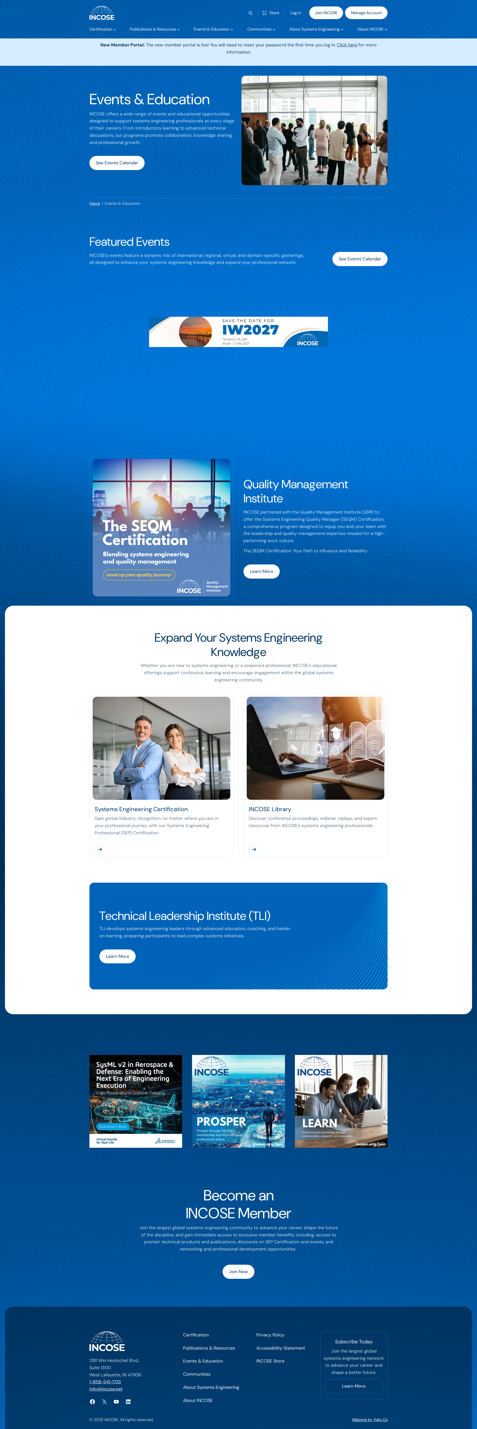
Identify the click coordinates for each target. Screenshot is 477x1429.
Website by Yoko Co (370, 1419)
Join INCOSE (326, 12)
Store (274, 12)
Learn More (261, 571)
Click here (347, 45)
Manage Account (366, 12)
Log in (295, 12)
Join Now (238, 1272)
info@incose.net (105, 1389)
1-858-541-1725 (105, 1382)
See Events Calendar (117, 163)
